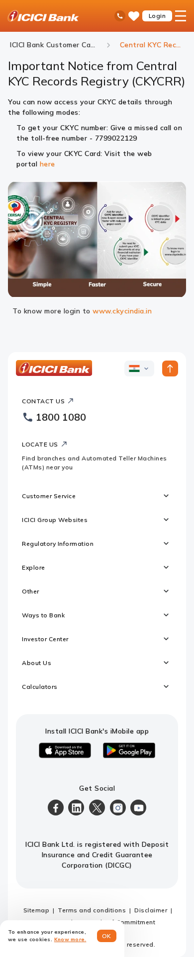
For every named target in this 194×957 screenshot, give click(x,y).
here (47, 163)
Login (157, 15)
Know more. (70, 939)
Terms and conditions (92, 910)
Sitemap (36, 910)
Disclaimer (150, 910)
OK (106, 936)
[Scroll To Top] (170, 368)
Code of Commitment (122, 922)
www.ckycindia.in (122, 310)
